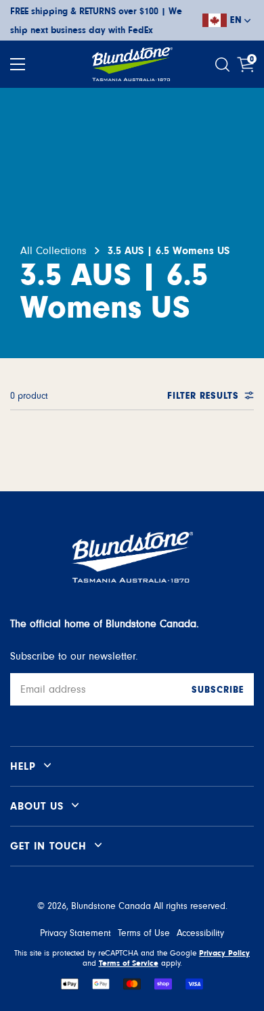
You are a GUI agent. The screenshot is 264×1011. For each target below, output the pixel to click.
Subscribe (218, 690)
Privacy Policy (224, 953)
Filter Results (203, 396)
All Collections (53, 250)
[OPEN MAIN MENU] (17, 64)
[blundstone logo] (132, 64)
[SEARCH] (224, 64)
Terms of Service (128, 963)
